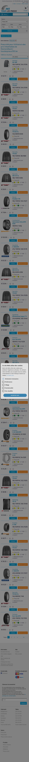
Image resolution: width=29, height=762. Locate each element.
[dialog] (14, 381)
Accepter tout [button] (15, 395)
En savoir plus (10, 375)
